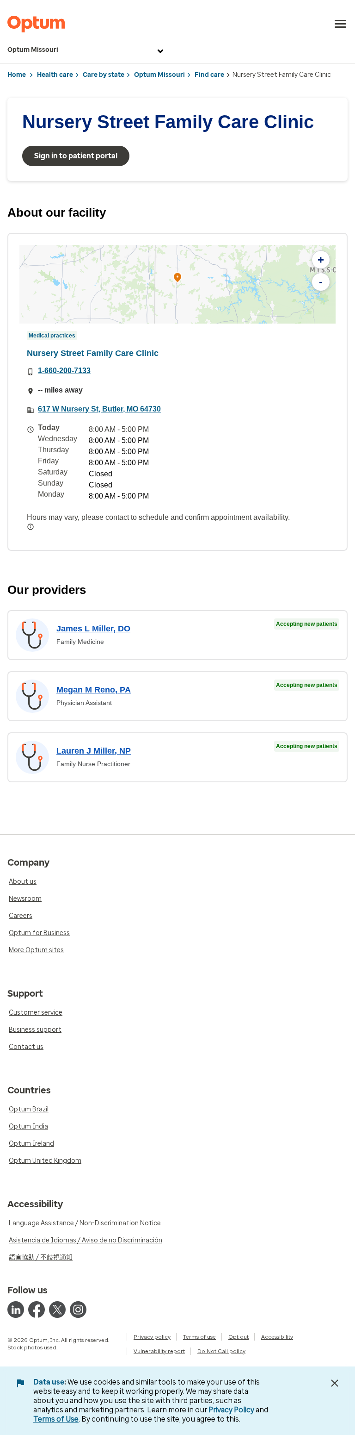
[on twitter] (57, 1309)
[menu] (341, 24)
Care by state (103, 75)
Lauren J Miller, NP (93, 750)
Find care (209, 75)
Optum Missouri (32, 50)
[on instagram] (78, 1309)
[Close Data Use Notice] (334, 1383)
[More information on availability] (30, 526)
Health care (55, 75)
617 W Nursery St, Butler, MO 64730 (99, 409)
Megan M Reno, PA (93, 689)
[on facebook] (36, 1309)
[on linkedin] (15, 1309)
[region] (177, 284)
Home (16, 75)
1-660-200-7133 (64, 370)
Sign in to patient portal (75, 155)
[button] (177, 279)
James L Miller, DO (93, 628)
